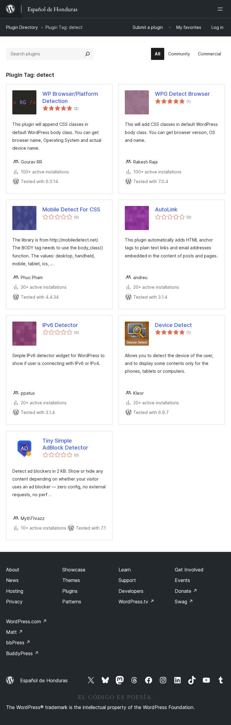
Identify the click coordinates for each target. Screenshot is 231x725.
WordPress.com (26, 621)
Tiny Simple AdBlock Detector (65, 444)
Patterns (71, 602)
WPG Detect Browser (182, 94)
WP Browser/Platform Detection (70, 97)
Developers (131, 591)
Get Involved (189, 570)
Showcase (73, 570)
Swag (184, 602)
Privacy (14, 602)
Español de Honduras (44, 680)
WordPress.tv (136, 602)
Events (182, 580)
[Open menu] (221, 9)
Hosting (14, 591)
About (12, 570)
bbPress (18, 642)
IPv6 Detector (60, 325)
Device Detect (173, 325)
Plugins (70, 591)
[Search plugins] (88, 54)
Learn (125, 570)
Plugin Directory (22, 27)
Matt (14, 632)
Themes (71, 580)
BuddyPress (22, 653)
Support (127, 580)
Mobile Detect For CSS (71, 209)
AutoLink (166, 209)
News (12, 580)
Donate (186, 591)
